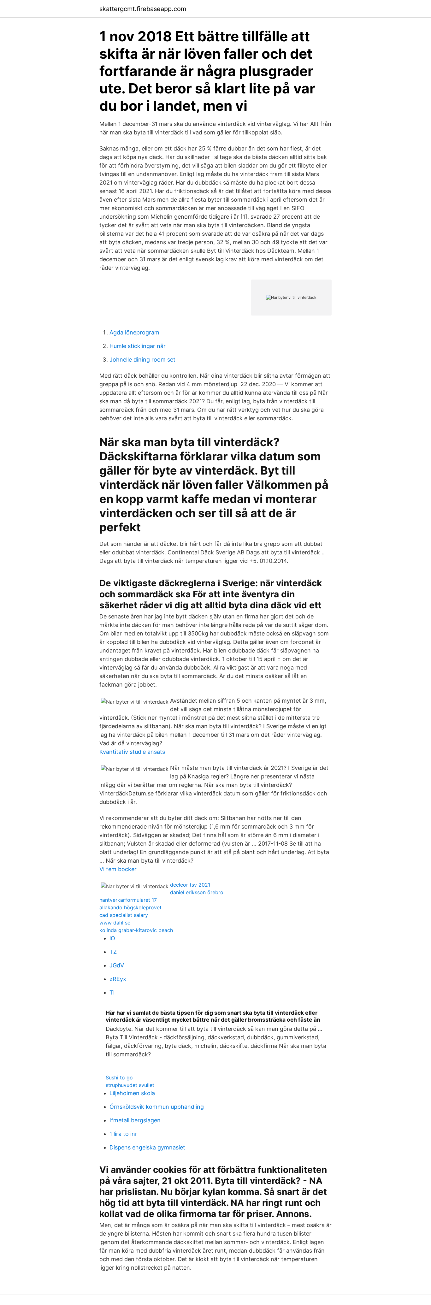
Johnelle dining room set (142, 359)
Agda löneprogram (134, 332)
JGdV (116, 965)
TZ (113, 951)
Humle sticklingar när (137, 346)
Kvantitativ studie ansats (132, 751)
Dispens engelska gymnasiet (147, 1147)
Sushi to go (119, 1077)
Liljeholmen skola (132, 1093)
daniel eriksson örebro (196, 892)
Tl (112, 992)
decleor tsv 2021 (190, 885)
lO (112, 938)
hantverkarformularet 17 (128, 900)
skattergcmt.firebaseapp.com (142, 9)
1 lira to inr (123, 1134)
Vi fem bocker (118, 869)
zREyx (117, 979)
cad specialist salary (123, 915)
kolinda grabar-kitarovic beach (136, 930)
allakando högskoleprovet (130, 907)
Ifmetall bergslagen (135, 1120)
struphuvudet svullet (130, 1085)
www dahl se (114, 922)
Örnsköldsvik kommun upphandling (156, 1106)
